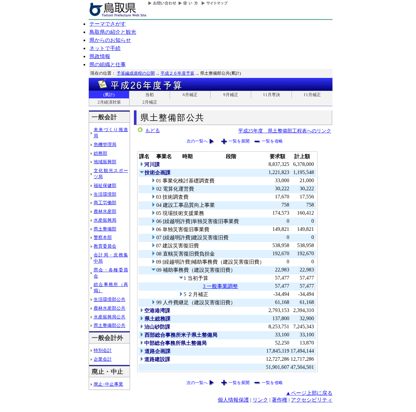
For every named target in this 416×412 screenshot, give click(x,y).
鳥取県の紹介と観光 (112, 32)
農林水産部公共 (109, 308)
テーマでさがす (107, 24)
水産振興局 (105, 220)
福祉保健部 (105, 185)
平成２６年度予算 (177, 73)
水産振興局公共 (109, 316)
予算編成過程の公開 (136, 73)
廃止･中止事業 (108, 384)
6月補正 (190, 94)
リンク (260, 400)
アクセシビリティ (311, 400)
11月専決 (271, 94)
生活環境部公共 (109, 299)
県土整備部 (105, 228)
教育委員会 (105, 246)
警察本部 (103, 237)
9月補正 (230, 94)
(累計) (108, 94)
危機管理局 (105, 144)
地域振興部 (105, 161)
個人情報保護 (233, 400)
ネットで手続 (105, 48)
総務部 (100, 153)
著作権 (279, 400)
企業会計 (103, 359)
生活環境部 (105, 194)
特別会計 (103, 350)
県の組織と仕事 (107, 64)
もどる (152, 130)
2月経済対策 (109, 102)
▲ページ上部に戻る (309, 393)
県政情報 (99, 56)
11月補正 (312, 94)
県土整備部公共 (109, 325)
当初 (149, 94)
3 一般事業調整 (220, 286)
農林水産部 (105, 211)
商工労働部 (105, 202)
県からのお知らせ (110, 40)
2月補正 (149, 102)
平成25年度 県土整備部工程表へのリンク (284, 130)
